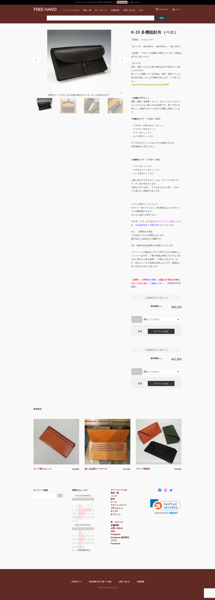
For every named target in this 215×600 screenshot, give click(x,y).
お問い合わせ (129, 10)
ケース (114, 502)
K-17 (148, 221)
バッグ (114, 496)
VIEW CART (162, 8)
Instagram (115, 534)
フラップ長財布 (143, 469)
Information (122, 2)
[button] (165, 507)
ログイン (178, 9)
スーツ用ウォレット (43, 469)
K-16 (142, 221)
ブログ (114, 540)
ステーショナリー (119, 505)
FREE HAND (45, 9)
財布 (113, 499)
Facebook (115, 543)
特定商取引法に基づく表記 (100, 582)
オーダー (115, 511)
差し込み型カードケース (96, 469)
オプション (116, 514)
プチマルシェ (117, 508)
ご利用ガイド (76, 582)
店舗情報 (115, 10)
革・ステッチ (101, 10)
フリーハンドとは (71, 10)
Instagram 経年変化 (120, 537)
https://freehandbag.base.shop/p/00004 (150, 84)
